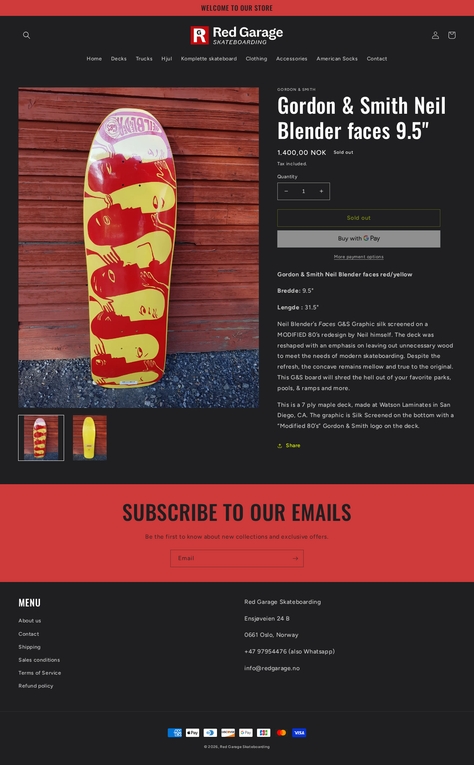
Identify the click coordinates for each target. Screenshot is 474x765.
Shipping (30, 647)
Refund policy (36, 686)
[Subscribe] (295, 558)
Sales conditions (39, 660)
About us (30, 621)
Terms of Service (40, 673)
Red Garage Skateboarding (245, 746)
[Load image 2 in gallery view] (90, 437)
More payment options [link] (359, 256)
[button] (27, 35)
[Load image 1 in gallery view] (41, 437)
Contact (29, 634)
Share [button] (293, 445)
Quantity (287, 176)
